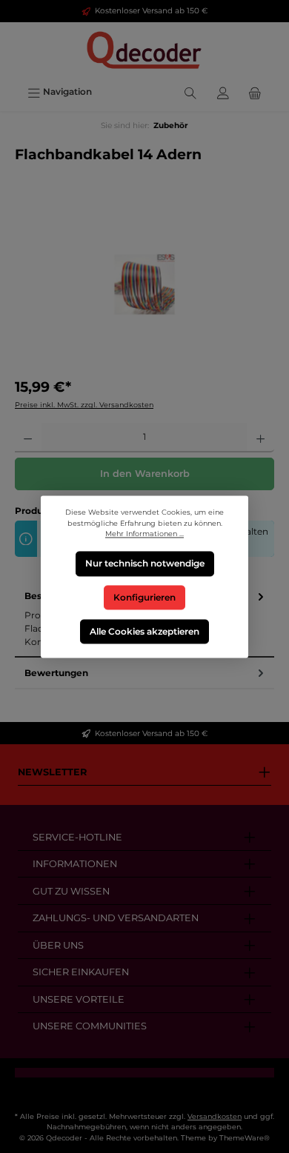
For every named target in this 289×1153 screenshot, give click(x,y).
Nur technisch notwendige (145, 563)
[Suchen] (190, 91)
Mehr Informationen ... (144, 533)
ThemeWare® (244, 1138)
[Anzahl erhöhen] (260, 437)
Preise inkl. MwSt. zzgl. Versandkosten (84, 405)
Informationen (75, 863)
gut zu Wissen (71, 891)
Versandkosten (214, 1116)
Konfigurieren (144, 597)
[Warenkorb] (255, 91)
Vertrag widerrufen (144, 1089)
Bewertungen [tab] (56, 672)
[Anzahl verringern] (27, 437)
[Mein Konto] (223, 91)
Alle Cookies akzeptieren (144, 630)
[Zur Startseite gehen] (144, 51)
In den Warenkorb (145, 473)
